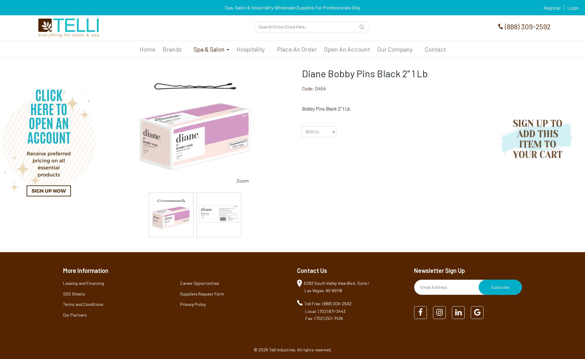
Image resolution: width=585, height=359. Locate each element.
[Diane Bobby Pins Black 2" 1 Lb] (195, 71)
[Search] (362, 27)
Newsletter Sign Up (439, 270)
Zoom (242, 180)
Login (573, 8)
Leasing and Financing (83, 283)
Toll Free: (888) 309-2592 (328, 303)
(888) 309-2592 (528, 26)
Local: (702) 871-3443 (325, 311)
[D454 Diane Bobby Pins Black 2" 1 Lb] (171, 214)
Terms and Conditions (83, 304)
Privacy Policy (193, 304)
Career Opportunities (199, 283)
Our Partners (75, 314)
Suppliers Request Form (202, 293)
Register (552, 8)
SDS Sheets (74, 293)
